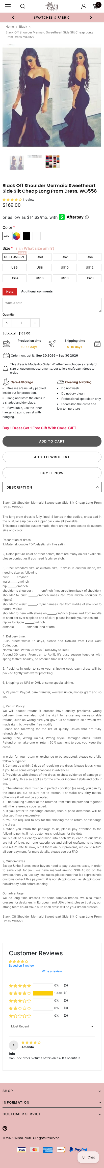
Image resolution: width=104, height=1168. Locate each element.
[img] (31, 1042)
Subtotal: (9, 333)
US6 (14, 267)
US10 (65, 267)
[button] (12, 199)
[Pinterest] (5, 1128)
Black (23, 26)
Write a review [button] (52, 971)
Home (10, 26)
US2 (65, 257)
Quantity (9, 314)
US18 (65, 278)
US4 (90, 257)
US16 (40, 278)
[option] (52, 17)
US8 (40, 267)
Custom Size (14, 257)
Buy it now (52, 473)
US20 (90, 278)
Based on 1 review (22, 965)
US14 (14, 278)
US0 (40, 257)
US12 (89, 267)
